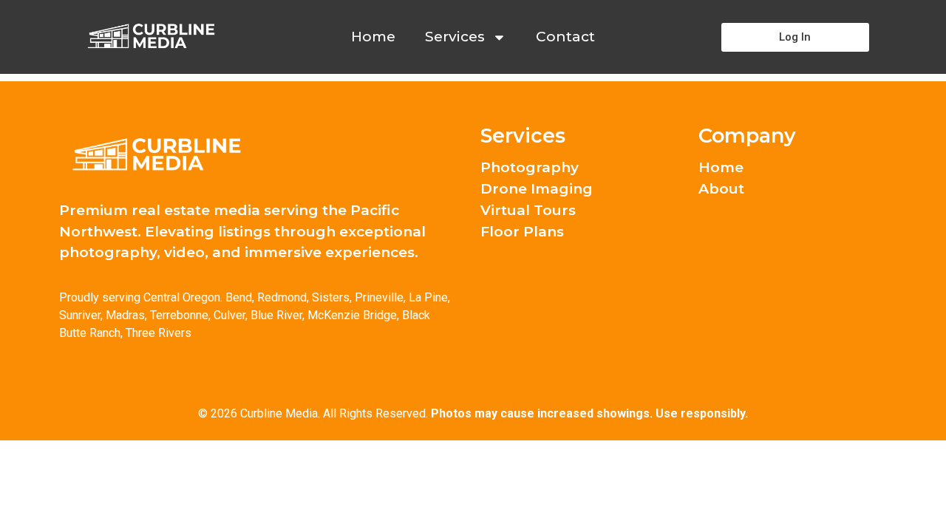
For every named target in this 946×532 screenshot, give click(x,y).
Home (373, 36)
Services (455, 36)
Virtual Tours (528, 210)
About (721, 189)
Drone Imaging (536, 189)
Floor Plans (522, 232)
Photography (529, 167)
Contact (565, 36)
